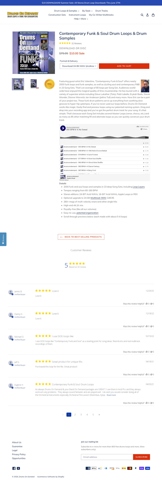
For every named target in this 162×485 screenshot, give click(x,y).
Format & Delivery (69, 61)
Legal (14, 450)
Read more (111, 395)
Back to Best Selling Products (83, 237)
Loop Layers (139, 186)
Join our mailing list (89, 442)
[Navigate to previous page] (62, 415)
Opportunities (18, 458)
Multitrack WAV (98, 197)
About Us (16, 442)
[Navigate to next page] (99, 415)
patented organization (87, 212)
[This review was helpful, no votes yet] (147, 303)
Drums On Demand (26, 477)
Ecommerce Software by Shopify (50, 477)
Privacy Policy (19, 454)
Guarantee (17, 446)
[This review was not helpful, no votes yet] (151, 303)
